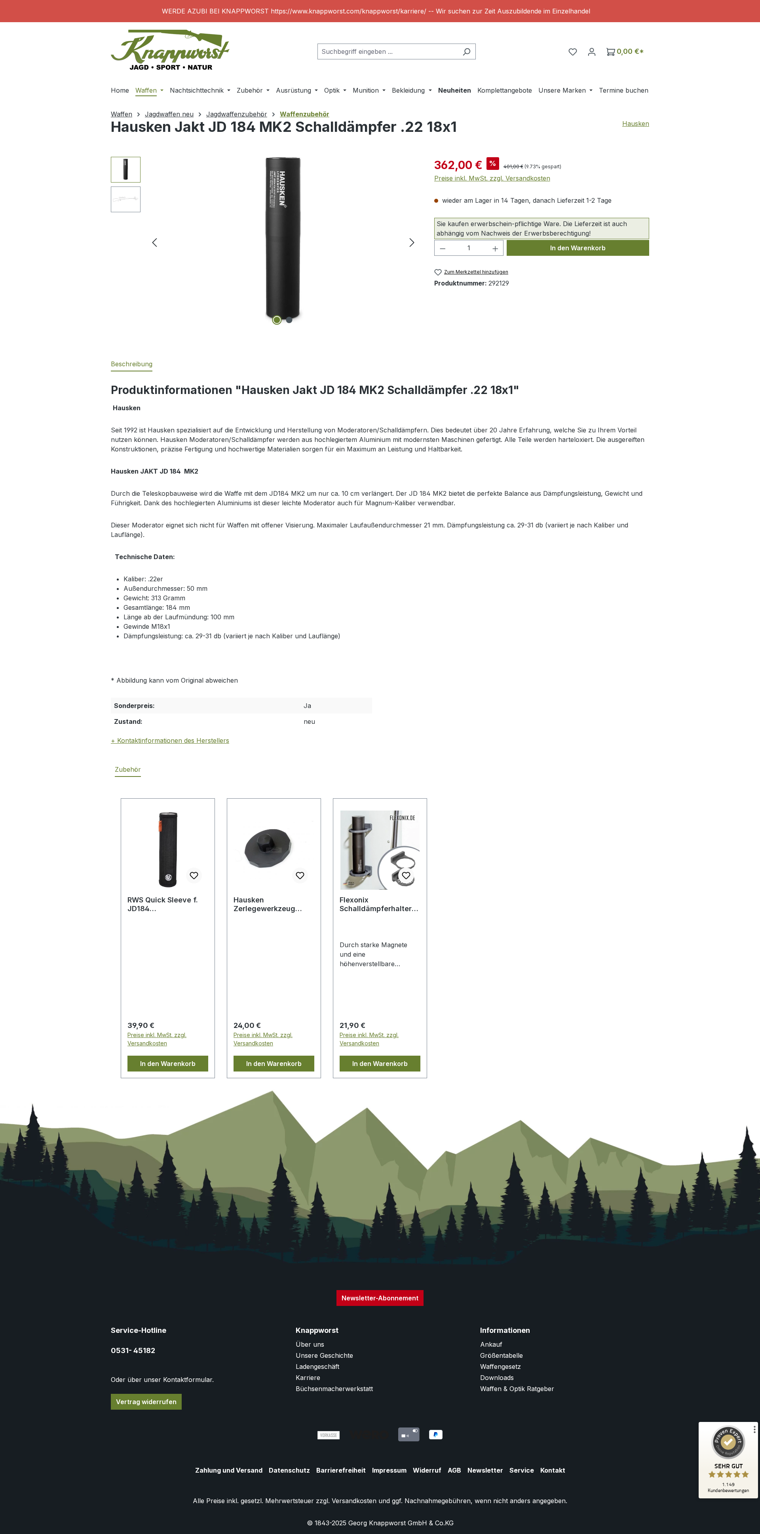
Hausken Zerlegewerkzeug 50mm (264, 904)
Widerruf (427, 1470)
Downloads (497, 1378)
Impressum (389, 1470)
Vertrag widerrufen (146, 1402)
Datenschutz (289, 1470)
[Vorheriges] (154, 242)
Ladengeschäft (317, 1366)
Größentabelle (501, 1355)
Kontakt (552, 1470)
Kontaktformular (187, 1380)
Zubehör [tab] (128, 769)
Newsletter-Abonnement (380, 1298)
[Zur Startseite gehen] (170, 50)
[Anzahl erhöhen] (495, 248)
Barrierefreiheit (341, 1470)
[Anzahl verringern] (442, 248)
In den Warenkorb (578, 248)
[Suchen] (466, 51)
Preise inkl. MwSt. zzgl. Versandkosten (492, 178)
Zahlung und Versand (228, 1470)
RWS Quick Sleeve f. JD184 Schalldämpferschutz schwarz (165, 904)
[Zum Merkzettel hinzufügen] (194, 875)
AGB (454, 1470)
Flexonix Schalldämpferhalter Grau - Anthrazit (376, 904)
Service (521, 1470)
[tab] (131, 364)
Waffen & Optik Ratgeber (517, 1389)
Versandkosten (354, 1501)
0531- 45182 (133, 1350)
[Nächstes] (412, 242)
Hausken (635, 124)
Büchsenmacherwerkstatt (334, 1389)
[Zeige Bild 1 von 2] (277, 320)
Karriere (308, 1378)
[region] (380, 11)
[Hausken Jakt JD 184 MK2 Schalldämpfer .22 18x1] (283, 242)
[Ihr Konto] (591, 51)
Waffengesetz (500, 1366)
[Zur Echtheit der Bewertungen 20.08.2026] (728, 1496)
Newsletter (485, 1470)
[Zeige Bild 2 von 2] (289, 320)
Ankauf (491, 1344)
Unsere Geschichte (324, 1355)
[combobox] (387, 51)
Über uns (310, 1344)
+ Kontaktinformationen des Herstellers (170, 740)
